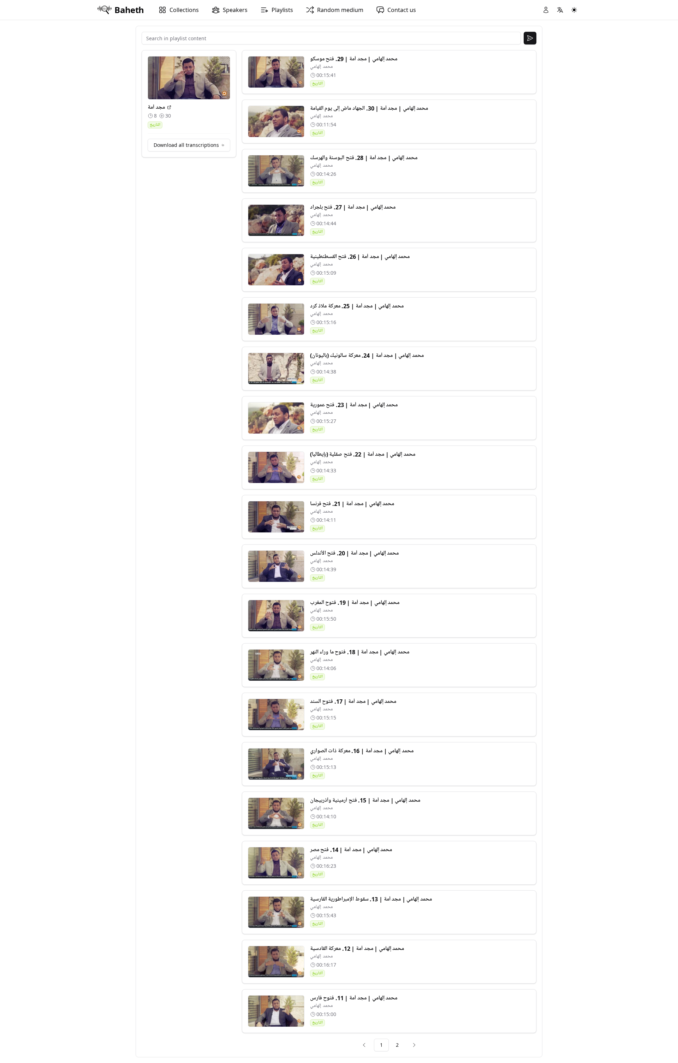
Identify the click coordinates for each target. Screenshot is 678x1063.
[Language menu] (560, 10)
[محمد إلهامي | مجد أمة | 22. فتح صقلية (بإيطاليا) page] (276, 467)
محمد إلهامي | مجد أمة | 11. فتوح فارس (354, 998)
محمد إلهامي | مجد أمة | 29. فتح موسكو (354, 59)
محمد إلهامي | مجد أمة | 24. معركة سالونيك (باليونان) (367, 355)
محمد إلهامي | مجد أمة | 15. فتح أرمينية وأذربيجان (365, 800)
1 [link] (381, 1044)
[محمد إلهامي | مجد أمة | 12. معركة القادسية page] (276, 962)
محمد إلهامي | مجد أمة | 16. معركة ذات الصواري (362, 751)
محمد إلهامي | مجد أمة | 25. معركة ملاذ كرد (357, 306)
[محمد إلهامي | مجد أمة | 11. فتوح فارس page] (276, 1011)
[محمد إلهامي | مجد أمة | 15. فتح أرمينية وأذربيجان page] (276, 813)
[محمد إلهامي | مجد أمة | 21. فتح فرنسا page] (276, 517)
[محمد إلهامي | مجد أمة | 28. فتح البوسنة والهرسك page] (276, 171)
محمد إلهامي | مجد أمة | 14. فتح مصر (351, 850)
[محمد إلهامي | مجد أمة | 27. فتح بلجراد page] (276, 220)
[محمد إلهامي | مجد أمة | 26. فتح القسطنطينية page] (276, 270)
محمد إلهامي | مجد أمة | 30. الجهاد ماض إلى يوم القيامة (369, 108)
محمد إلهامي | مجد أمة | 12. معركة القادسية (357, 948)
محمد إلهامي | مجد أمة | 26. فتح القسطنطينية (360, 256)
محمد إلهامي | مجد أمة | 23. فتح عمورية (354, 405)
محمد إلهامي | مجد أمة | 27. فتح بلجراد (353, 207)
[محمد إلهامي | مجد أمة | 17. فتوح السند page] (276, 714)
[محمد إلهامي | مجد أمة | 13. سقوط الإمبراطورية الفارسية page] (276, 912)
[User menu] (546, 10)
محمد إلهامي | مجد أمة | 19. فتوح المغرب (355, 602)
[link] (364, 1045)
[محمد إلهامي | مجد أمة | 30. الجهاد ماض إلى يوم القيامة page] (276, 121)
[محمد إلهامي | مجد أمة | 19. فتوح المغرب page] (276, 616)
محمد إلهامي (321, 66)
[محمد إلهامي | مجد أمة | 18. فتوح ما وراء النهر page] (276, 665)
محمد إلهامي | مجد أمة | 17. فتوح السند (353, 701)
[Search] (530, 38)
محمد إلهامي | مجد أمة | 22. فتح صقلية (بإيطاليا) (362, 454)
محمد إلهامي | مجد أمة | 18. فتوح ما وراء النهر (359, 652)
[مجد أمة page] (169, 107)
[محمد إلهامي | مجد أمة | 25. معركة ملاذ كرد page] (276, 319)
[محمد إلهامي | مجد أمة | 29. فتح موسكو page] (276, 72)
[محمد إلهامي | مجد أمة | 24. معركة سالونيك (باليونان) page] (276, 368)
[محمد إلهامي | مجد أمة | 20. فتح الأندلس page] (276, 566)
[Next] (414, 1045)
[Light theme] (574, 10)
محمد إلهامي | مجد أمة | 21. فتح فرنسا (352, 504)
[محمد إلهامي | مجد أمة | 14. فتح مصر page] (276, 863)
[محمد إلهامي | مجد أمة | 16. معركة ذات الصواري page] (276, 764)
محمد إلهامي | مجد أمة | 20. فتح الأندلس (354, 553)
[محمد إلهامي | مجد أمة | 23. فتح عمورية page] (276, 418)
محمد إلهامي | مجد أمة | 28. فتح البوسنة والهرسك (363, 158)
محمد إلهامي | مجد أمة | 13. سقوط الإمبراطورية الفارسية (371, 899)
